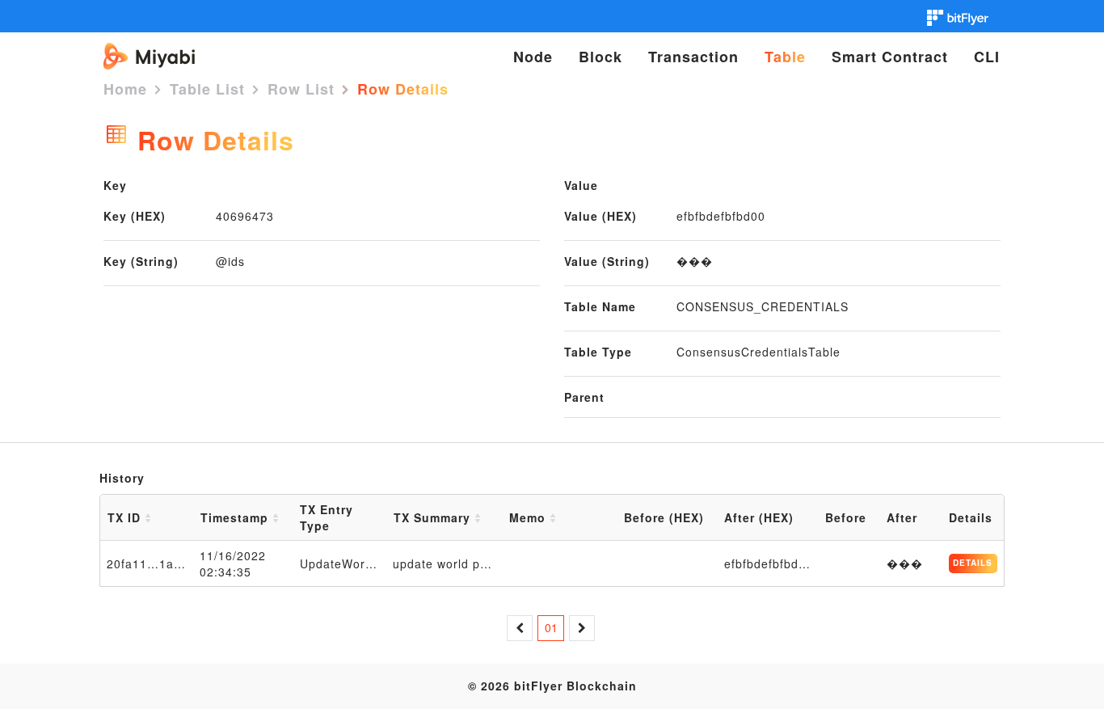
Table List (207, 88)
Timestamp (236, 517)
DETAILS (972, 562)
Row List (301, 88)
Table (785, 56)
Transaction (693, 56)
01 (551, 627)
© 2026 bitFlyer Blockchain (552, 685)
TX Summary (434, 517)
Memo (529, 517)
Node (533, 56)
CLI (987, 56)
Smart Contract (890, 56)
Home (125, 88)
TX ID (126, 517)
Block (600, 56)
